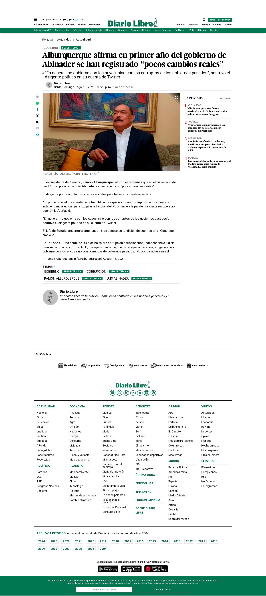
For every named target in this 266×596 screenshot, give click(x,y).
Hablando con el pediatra (112, 466)
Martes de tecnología (83, 495)
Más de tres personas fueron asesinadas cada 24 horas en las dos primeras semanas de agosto (207, 111)
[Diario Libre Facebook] (112, 393)
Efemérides (208, 467)
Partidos (42, 472)
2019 (103, 541)
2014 (164, 541)
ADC (170, 412)
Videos (228, 25)
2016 (140, 541)
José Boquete (45, 455)
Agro (72, 422)
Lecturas (173, 450)
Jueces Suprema (162, 30)
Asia (171, 500)
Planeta (217, 25)
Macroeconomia (80, 459)
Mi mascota (110, 459)
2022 (66, 541)
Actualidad (57, 25)
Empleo (74, 426)
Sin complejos (111, 490)
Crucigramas (209, 486)
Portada (47, 39)
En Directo (174, 431)
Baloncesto (142, 412)
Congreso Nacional (48, 486)
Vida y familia (111, 476)
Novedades (110, 450)
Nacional (42, 412)
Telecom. (75, 450)
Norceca (122, 30)
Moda (106, 431)
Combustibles (62, 30)
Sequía (213, 30)
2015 (152, 541)
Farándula (109, 426)
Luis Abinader (118, 278)
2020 (90, 541)
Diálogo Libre (44, 450)
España (172, 481)
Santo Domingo (64, 87)
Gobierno (51, 271)
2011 (201, 541)
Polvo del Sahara (197, 30)
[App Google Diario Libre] (108, 569)
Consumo (75, 440)
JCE (39, 476)
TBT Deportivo (144, 469)
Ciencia (74, 476)
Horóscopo (208, 481)
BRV (137, 464)
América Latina (177, 472)
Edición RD (143, 491)
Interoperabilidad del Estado (100, 30)
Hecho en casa (210, 445)
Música (107, 412)
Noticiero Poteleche (180, 440)
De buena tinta (177, 426)
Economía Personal (114, 507)
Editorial (173, 422)
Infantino (77, 30)
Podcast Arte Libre (114, 455)
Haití (171, 476)
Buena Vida (109, 440)
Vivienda (75, 445)
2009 (41, 549)
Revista (180, 25)
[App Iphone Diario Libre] (131, 569)
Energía (74, 436)
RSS (203, 476)
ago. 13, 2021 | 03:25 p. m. (94, 87)
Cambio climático (80, 500)
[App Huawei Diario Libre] (156, 569)
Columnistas (176, 445)
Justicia (42, 431)
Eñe (105, 481)
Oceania (173, 509)
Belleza (107, 436)
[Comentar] (37, 122)
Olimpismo (142, 445)
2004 (103, 549)
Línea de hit (142, 459)
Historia (74, 490)
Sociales (108, 445)
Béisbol (140, 422)
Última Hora (41, 25)
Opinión (205, 25)
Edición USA (144, 483)
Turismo (75, 417)
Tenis (138, 440)
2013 (177, 541)
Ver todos (225, 98)
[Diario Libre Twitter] (126, 392)
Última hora (145, 475)
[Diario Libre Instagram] (119, 393)
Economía (94, 25)
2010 (214, 541)
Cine (105, 417)
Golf (138, 431)
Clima (73, 481)
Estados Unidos (177, 467)
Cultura (107, 422)
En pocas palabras (114, 495)
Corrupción (96, 271)
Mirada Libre (175, 417)
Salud (40, 426)
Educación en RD (42, 30)
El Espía (173, 436)
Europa (172, 486)
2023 (53, 541)
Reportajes (43, 459)
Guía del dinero (210, 455)
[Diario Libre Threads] (146, 392)
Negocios (75, 431)
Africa (172, 504)
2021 (78, 541)
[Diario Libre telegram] (140, 392)
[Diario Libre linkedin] (133, 392)
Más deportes (144, 450)
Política (70, 25)
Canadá (173, 490)
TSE (39, 481)
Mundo (82, 25)
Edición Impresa (147, 500)
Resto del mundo (178, 518)
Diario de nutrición (113, 471)
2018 (115, 541)
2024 (41, 541)
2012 (189, 541)
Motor (139, 426)
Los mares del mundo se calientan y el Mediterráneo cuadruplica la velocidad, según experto (209, 164)
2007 (66, 549)
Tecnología (76, 486)
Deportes (192, 25)
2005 (90, 549)
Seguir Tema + (71, 47)
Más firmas (175, 455)
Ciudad (41, 417)
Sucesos (42, 440)
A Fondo (41, 445)
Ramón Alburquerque (61, 278)
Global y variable (79, 455)
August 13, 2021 (114, 258)
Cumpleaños (209, 472)
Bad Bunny (180, 30)
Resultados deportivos (149, 455)
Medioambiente (79, 472)
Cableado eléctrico (140, 30)
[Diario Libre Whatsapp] (153, 392)
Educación (43, 422)
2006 (78, 549)
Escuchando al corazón (111, 501)
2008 (53, 549)
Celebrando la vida (114, 485)
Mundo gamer (209, 450)
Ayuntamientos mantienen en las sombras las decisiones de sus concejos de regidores (206, 128)
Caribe (172, 514)
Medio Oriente (176, 495)
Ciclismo (140, 436)
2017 (127, 541)
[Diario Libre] (133, 22)
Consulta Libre (111, 511)
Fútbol (139, 417)
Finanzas (75, 412)
